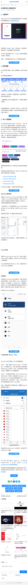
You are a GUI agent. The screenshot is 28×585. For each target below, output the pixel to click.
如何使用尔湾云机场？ (22, 496)
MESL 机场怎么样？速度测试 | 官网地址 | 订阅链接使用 (20, 512)
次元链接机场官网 (14, 20)
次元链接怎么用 (9, 491)
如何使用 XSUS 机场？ (6, 541)
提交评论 (23, 571)
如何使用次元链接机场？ (9, 8)
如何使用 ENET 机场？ (6, 555)
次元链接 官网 (9, 488)
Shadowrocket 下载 (8, 183)
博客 (12, 4)
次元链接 (15, 485)
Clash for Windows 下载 (9, 176)
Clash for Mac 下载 (8, 181)
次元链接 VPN (22, 485)
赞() (14, 475)
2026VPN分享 (14, 2)
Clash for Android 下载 (9, 178)
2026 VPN (7, 4)
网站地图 (20, 582)
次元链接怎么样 (18, 488)
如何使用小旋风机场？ (6, 496)
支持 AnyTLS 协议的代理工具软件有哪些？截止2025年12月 (20, 556)
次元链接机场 (18, 491)
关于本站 (16, 582)
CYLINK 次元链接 (7, 485)
